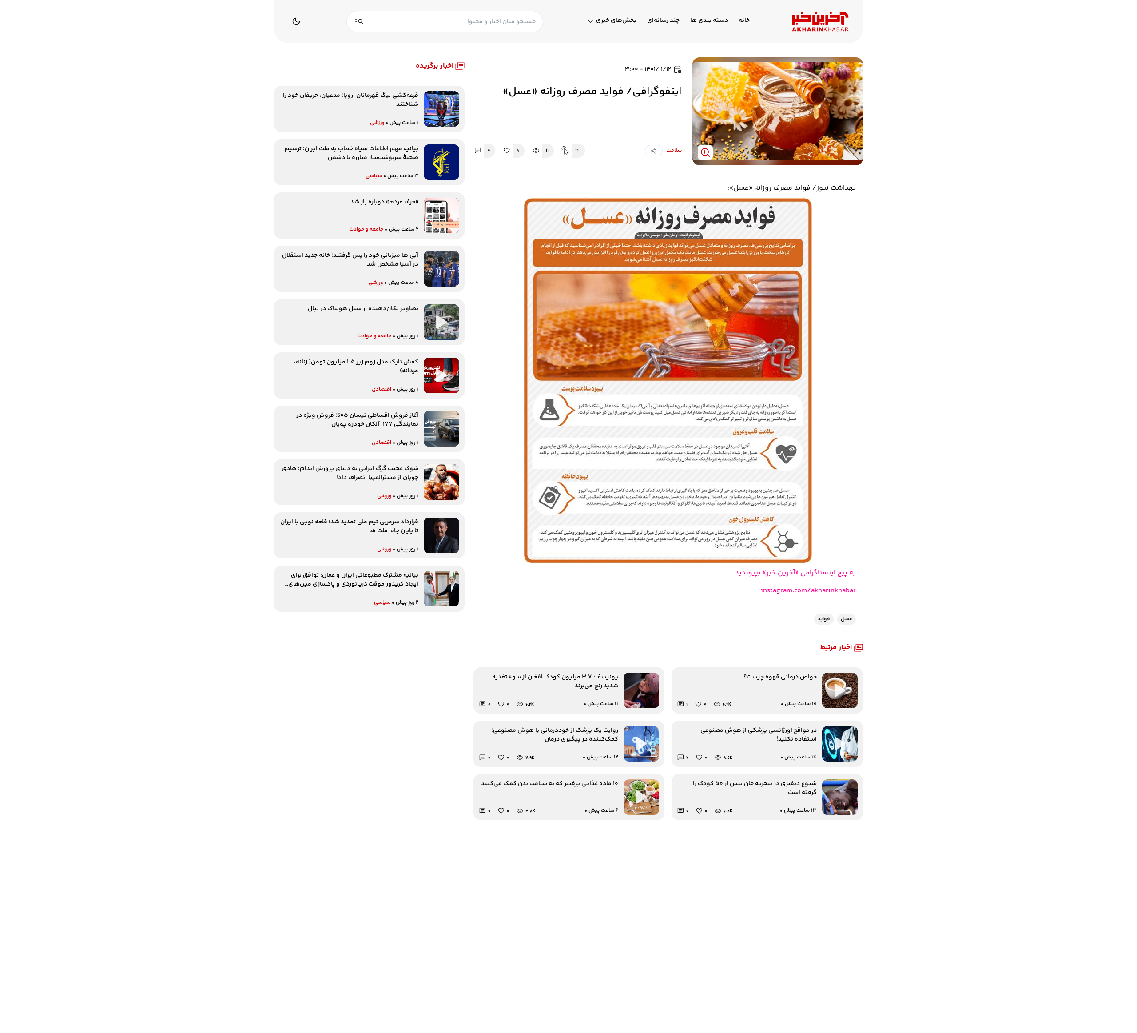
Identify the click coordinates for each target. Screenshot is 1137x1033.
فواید (824, 619)
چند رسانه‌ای (663, 20)
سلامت (674, 150)
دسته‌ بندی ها (709, 20)
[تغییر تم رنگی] (296, 21)
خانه (744, 20)
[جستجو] (359, 21)
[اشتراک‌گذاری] (654, 150)
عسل (846, 619)
